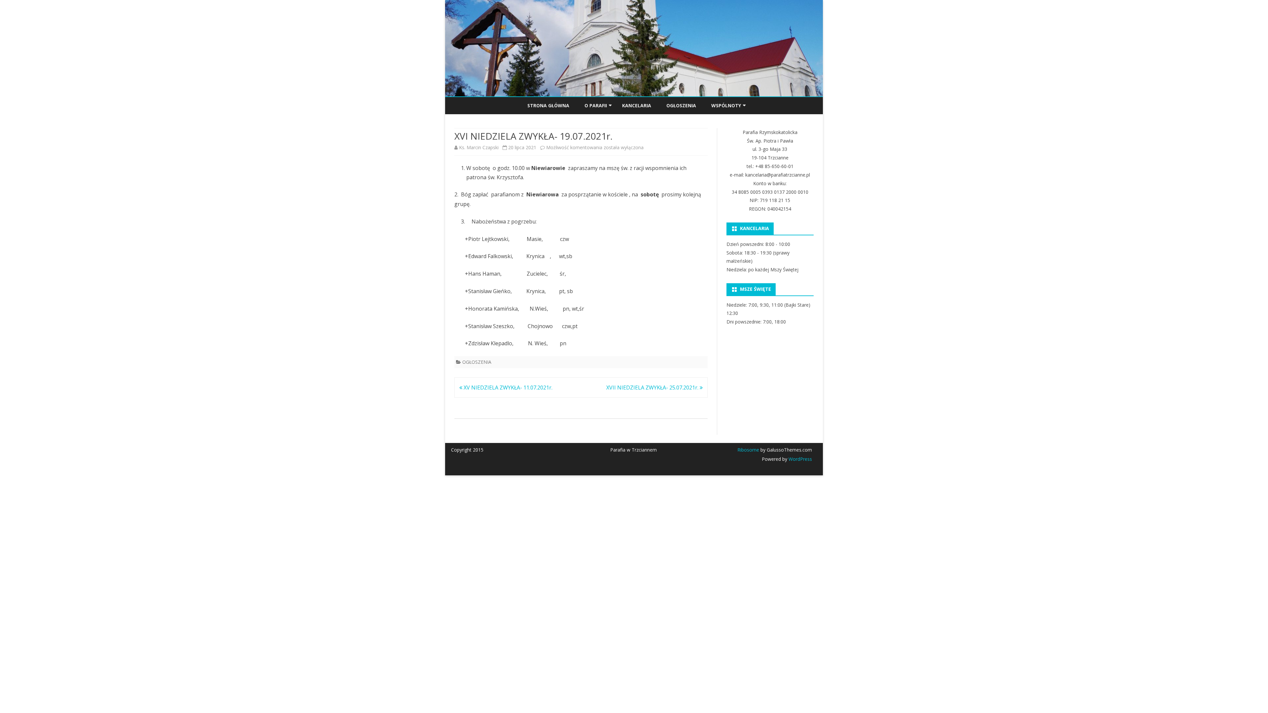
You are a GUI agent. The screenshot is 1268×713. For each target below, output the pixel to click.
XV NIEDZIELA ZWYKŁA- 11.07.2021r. (507, 387)
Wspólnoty (726, 105)
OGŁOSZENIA (681, 105)
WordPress (799, 459)
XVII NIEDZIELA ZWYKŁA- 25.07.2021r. (653, 387)
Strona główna (548, 105)
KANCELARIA (636, 105)
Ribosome (748, 450)
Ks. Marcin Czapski (479, 147)
